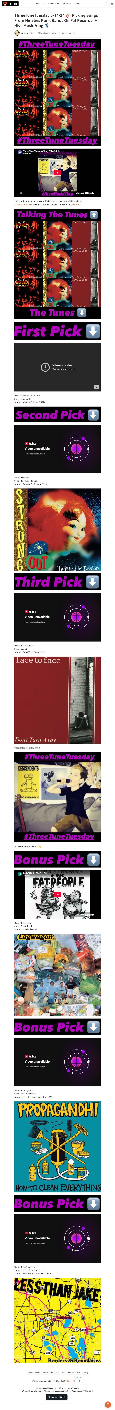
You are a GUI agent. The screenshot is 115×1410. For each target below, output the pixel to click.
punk (57, 1372)
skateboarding (82, 1372)
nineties (71, 1372)
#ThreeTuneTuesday (24, 204)
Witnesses (67, 3)
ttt (51, 1372)
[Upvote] (54, 1381)
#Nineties (76, 204)
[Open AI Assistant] (108, 1404)
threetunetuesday (33, 1372)
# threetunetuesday (47, 33)
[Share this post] (81, 1378)
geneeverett (27, 33)
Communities (54, 3)
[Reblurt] (77, 1378)
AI (44, 3)
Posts (37, 3)
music (45, 1372)
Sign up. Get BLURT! (56, 1397)
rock (63, 1372)
